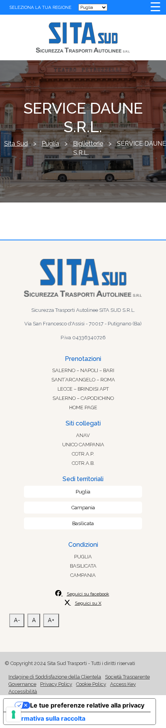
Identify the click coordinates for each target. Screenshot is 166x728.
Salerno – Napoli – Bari (83, 370)
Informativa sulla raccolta (47, 718)
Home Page (83, 407)
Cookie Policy (91, 684)
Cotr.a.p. (83, 454)
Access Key (123, 684)
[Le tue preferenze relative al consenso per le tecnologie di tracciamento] (13, 714)
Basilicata (83, 523)
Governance (22, 684)
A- (17, 620)
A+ (51, 620)
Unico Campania (83, 444)
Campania (83, 507)
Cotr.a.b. (83, 463)
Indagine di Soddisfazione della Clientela (54, 677)
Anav (83, 435)
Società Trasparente (127, 677)
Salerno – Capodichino (83, 398)
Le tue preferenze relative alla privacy (87, 705)
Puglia (83, 492)
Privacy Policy (56, 684)
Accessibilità (22, 691)
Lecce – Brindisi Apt (83, 389)
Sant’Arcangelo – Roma (83, 380)
